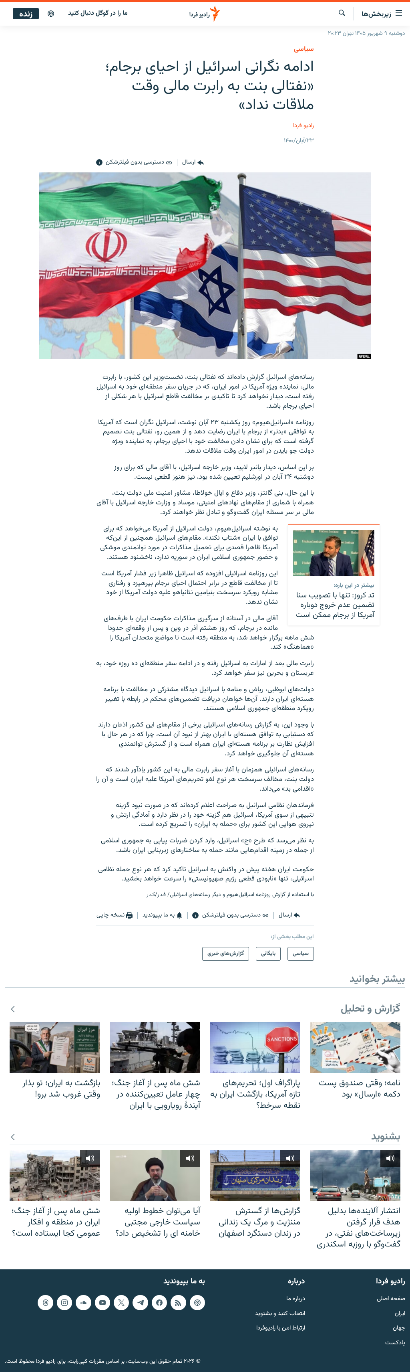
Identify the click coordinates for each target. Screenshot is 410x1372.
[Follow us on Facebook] (159, 1302)
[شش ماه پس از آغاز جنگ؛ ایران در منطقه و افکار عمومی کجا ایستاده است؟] (55, 1175)
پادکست (395, 1343)
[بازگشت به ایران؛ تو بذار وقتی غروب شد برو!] (55, 1047)
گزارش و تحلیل (370, 1009)
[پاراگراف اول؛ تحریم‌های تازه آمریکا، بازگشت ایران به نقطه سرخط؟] (255, 1047)
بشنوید (385, 1137)
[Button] (192, 163)
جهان (399, 1328)
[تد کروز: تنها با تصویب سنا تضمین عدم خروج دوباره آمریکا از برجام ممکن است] (333, 553)
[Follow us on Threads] (45, 1302)
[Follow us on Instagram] (64, 1302)
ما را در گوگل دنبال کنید (98, 13)
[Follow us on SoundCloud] (83, 1302)
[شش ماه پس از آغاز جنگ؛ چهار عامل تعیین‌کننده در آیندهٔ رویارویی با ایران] (155, 1047)
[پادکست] (51, 14)
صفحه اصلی (391, 1299)
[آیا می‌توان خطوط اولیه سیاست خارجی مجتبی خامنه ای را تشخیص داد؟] (155, 1175)
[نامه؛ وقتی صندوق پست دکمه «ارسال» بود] (355, 1047)
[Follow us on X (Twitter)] (121, 1302)
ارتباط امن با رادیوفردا (280, 1328)
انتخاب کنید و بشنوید (280, 1313)
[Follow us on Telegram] (140, 1302)
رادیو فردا (303, 125)
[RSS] (178, 1302)
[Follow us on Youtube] (102, 1302)
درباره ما (295, 1299)
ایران (400, 1313)
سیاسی (304, 49)
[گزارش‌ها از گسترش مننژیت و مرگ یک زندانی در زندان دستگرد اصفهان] (255, 1175)
